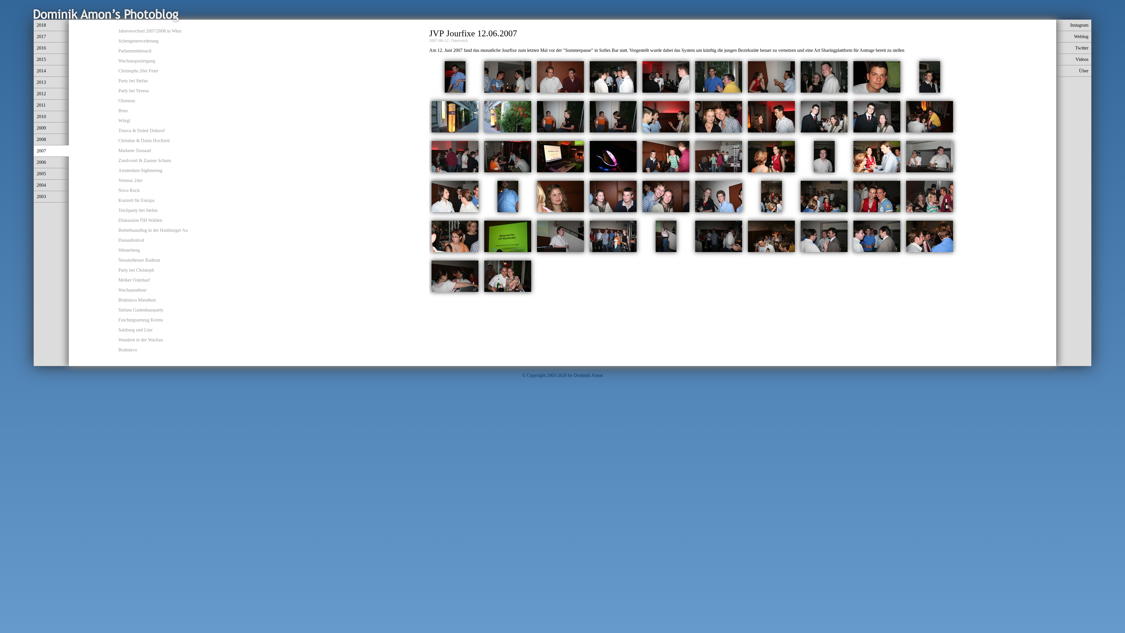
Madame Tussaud (134, 150)
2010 (41, 116)
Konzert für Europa (136, 200)
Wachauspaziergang (136, 60)
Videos (1081, 59)
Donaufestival (131, 240)
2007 (41, 150)
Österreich (459, 40)
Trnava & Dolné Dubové (141, 130)
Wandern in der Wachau (140, 339)
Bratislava (127, 349)
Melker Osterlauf (134, 280)
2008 (41, 139)
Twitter (1081, 47)
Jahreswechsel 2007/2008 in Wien (149, 30)
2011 (41, 105)
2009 (41, 127)
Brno (123, 110)
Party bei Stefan (133, 80)
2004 (41, 185)
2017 (41, 36)
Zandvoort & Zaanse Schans (144, 160)
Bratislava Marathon (137, 299)
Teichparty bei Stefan (138, 210)
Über (1083, 70)
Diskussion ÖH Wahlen (140, 220)
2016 (41, 47)
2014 (41, 70)
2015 (41, 59)
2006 (41, 162)
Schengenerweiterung (138, 40)
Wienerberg (129, 250)
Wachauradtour (132, 289)
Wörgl (124, 120)
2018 (41, 25)
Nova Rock (129, 190)
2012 (41, 93)
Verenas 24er (130, 180)
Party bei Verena (133, 90)
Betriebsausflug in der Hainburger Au (153, 230)
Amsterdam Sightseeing (140, 170)
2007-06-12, (439, 40)
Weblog (1081, 36)
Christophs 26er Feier (138, 70)
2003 (41, 196)
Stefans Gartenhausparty (140, 309)
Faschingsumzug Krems (140, 319)
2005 (41, 173)
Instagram (1079, 25)
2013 (41, 82)
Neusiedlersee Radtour (139, 260)
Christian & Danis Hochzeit (144, 140)
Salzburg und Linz (135, 329)
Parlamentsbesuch (134, 50)
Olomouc (127, 100)
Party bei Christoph (136, 270)
